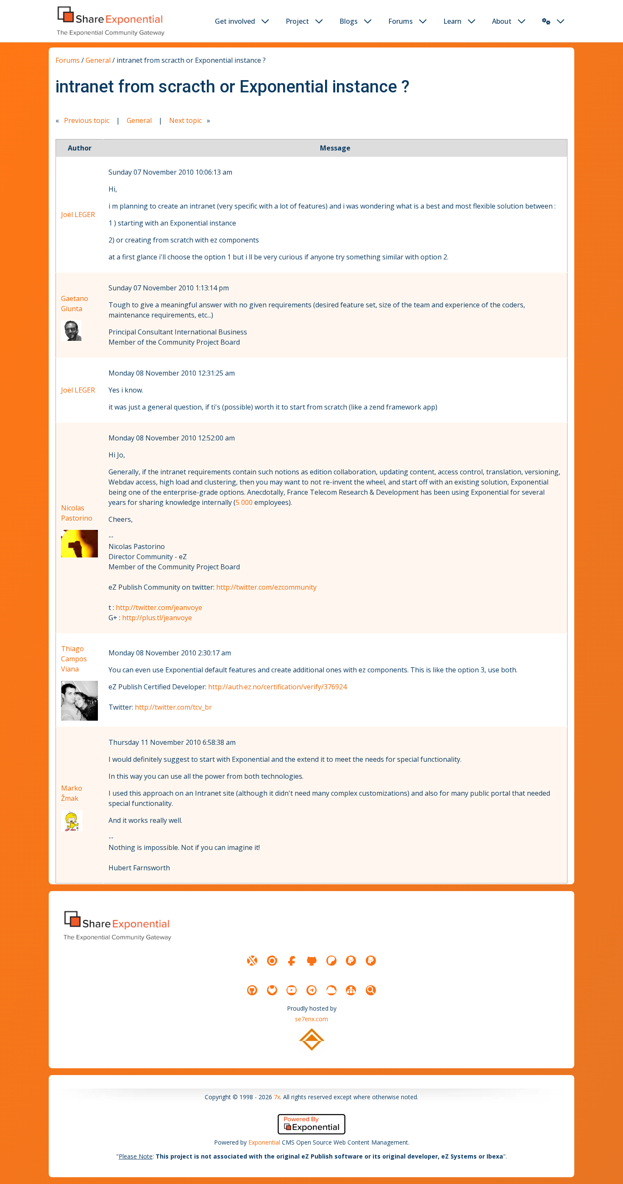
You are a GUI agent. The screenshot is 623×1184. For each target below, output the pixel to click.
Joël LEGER (78, 214)
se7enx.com (311, 1019)
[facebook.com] (291, 961)
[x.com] (252, 961)
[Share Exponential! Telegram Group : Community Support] (311, 990)
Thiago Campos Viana (74, 659)
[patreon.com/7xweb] (331, 961)
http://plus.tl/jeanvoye (157, 617)
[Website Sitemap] (351, 990)
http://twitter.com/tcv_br (173, 707)
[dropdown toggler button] (265, 21)
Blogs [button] (348, 21)
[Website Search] (371, 990)
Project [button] (297, 21)
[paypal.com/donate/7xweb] (371, 961)
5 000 (244, 502)
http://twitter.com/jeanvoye (159, 607)
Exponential (264, 1142)
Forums (68, 60)
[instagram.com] (272, 961)
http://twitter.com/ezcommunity (266, 587)
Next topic (185, 120)
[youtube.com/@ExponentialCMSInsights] (291, 990)
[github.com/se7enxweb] (252, 990)
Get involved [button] (235, 21)
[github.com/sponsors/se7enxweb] (311, 961)
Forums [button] (400, 21)
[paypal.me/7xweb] (351, 961)
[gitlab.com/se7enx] (272, 990)
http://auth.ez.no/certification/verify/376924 (277, 686)
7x (277, 1097)
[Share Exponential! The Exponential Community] (110, 21)
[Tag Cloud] (331, 990)
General (98, 60)
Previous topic (86, 120)
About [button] (502, 21)
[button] (546, 21)
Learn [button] (452, 21)
